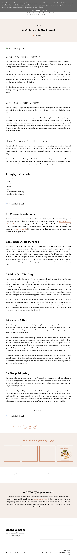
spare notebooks (21, 229)
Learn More (35, 10)
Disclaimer (67, 550)
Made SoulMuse (19, 552)
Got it (44, 10)
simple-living (39, 35)
